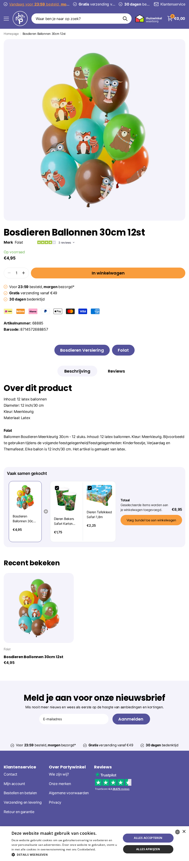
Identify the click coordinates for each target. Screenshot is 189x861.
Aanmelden (131, 719)
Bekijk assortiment (6, 18)
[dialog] (94, 843)
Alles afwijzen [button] (148, 849)
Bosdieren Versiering (82, 350)
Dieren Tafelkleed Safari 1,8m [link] (99, 514)
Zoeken (125, 18)
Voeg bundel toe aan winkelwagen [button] (151, 520)
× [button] (184, 831)
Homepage (11, 33)
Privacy (55, 802)
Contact (10, 774)
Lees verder (104, 849)
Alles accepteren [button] (148, 838)
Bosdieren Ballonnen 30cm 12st (33, 657)
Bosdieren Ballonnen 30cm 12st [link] (24, 518)
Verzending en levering (22, 802)
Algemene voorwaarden (69, 793)
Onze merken (60, 783)
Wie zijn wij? (59, 774)
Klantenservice (20, 767)
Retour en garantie (19, 811)
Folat (19, 242)
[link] (25, 497)
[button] (23, 273)
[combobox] (177, 832)
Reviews (103, 767)
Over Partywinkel (67, 767)
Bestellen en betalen (20, 793)
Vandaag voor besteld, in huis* (49, 4)
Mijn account (14, 783)
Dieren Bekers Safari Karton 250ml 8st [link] (64, 521)
